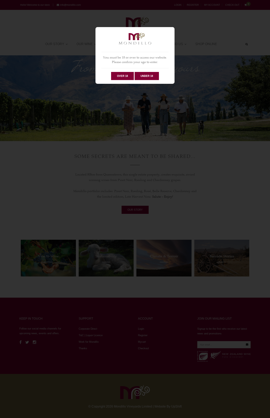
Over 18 (122, 76)
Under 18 (147, 76)
